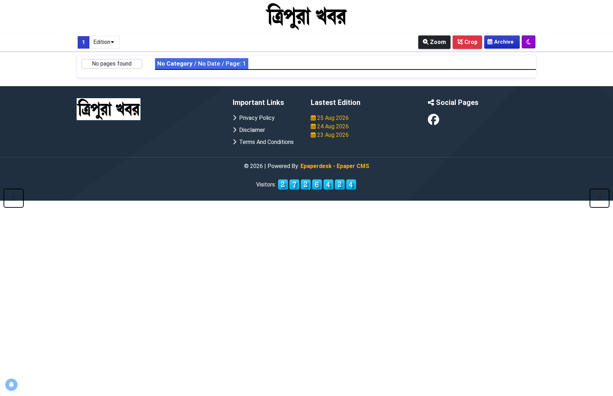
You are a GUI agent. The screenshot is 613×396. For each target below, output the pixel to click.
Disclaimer (250, 130)
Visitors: (266, 184)
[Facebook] (433, 121)
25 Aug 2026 (332, 118)
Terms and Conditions (265, 142)
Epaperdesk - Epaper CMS (334, 166)
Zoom (437, 42)
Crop (470, 42)
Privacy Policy (255, 118)
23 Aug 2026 (332, 135)
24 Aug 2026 (332, 126)
